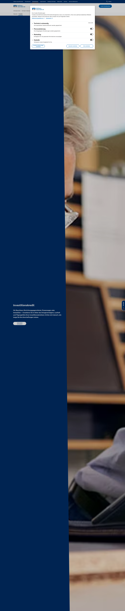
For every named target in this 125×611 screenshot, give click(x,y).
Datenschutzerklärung (37, 18)
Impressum (49, 18)
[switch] (91, 29)
